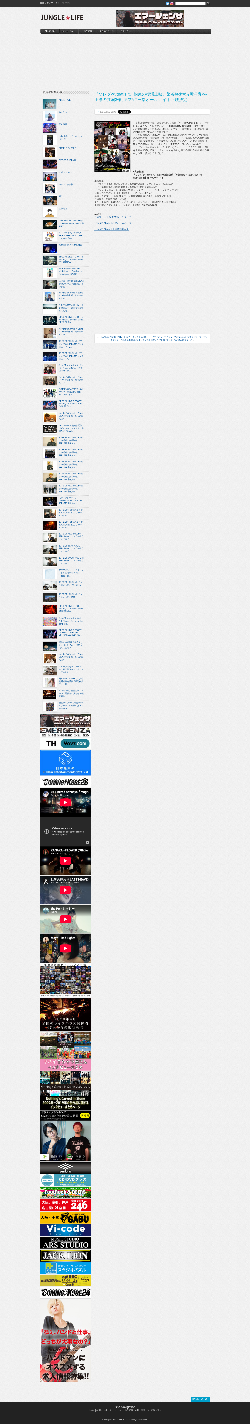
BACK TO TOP (200, 1399)
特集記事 (88, 31)
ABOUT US (50, 31)
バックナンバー (69, 31)
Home (92, 1410)
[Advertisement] (126, 59)
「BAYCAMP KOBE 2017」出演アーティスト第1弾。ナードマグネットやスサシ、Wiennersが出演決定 (146, 337)
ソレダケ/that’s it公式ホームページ (112, 223)
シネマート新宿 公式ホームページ (112, 217)
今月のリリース (107, 31)
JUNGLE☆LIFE (62, 19)
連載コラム (126, 31)
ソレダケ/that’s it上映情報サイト (111, 229)
